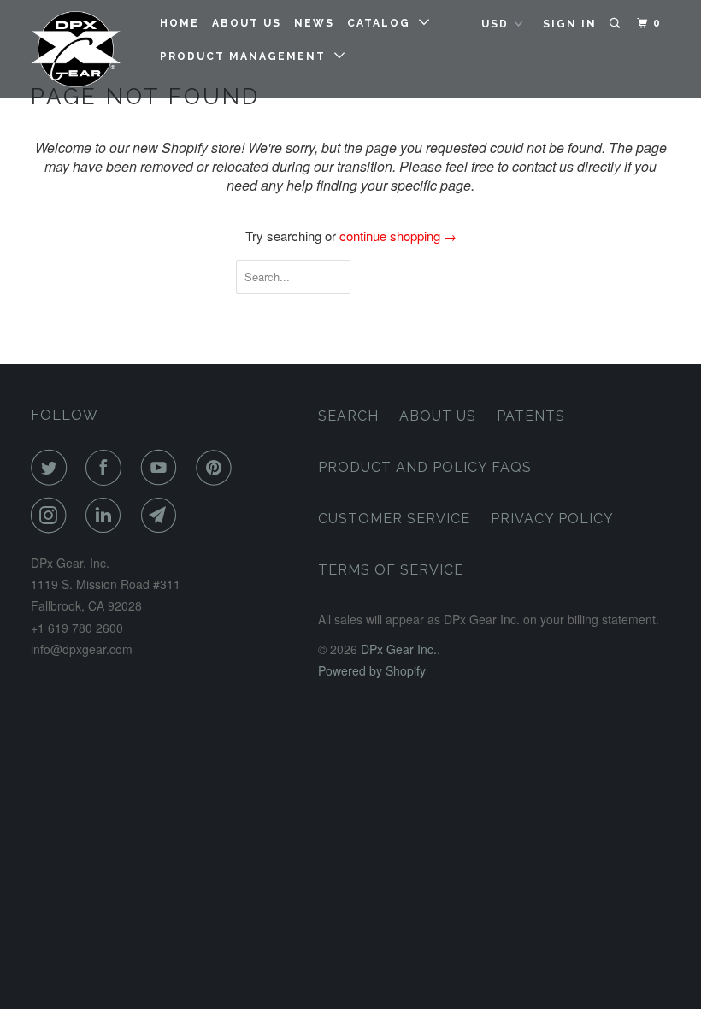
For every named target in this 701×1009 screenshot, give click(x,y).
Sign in (570, 24)
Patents (531, 416)
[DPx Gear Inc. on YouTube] (162, 468)
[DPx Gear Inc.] (84, 49)
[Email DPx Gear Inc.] (162, 516)
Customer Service (394, 518)
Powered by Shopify (372, 670)
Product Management (247, 56)
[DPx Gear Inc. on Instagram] (52, 516)
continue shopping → (398, 236)
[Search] (616, 23)
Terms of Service (390, 570)
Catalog (383, 23)
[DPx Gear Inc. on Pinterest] (217, 468)
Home (179, 23)
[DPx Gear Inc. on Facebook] (106, 468)
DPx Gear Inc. (399, 649)
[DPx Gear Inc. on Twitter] (52, 468)
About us (246, 23)
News (314, 23)
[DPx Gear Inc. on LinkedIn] (106, 516)
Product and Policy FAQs (425, 467)
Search (348, 416)
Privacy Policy (552, 518)
